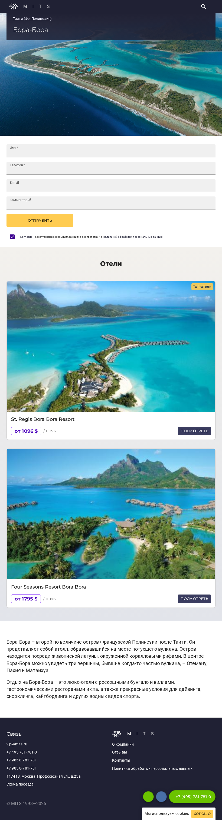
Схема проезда (20, 784)
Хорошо (202, 814)
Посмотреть (194, 431)
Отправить (40, 220)
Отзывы (119, 752)
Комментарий (20, 200)
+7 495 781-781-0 (21, 752)
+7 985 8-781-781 (21, 760)
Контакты (121, 760)
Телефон (17, 165)
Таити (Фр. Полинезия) (32, 19)
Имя (14, 148)
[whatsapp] (148, 796)
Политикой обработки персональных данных (133, 237)
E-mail (14, 183)
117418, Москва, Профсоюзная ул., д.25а (43, 776)
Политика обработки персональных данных (152, 768)
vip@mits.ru (16, 744)
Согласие (26, 237)
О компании (123, 744)
